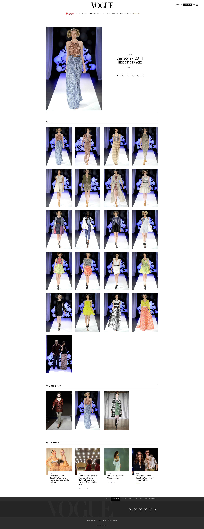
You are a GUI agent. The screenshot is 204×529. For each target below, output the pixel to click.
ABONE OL (188, 4)
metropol (105, 520)
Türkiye (115, 498)
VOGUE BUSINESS (125, 13)
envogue (99, 520)
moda (88, 520)
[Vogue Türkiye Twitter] (135, 509)
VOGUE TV (115, 13)
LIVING (108, 13)
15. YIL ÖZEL (136, 13)
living (110, 520)
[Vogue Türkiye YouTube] (145, 509)
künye (124, 498)
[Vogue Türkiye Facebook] (130, 509)
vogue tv (115, 520)
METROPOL (100, 13)
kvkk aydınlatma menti (148, 498)
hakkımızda (133, 498)
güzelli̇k (93, 520)
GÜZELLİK (85, 13)
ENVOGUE (92, 13)
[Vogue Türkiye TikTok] (155, 509)
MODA (78, 13)
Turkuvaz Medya (104, 525)
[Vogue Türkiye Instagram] (140, 509)
